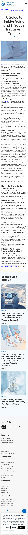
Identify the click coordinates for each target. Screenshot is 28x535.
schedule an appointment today (9, 266)
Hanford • (7, 501)
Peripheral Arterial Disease (7, 462)
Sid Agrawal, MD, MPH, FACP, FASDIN (10, 447)
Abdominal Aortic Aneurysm (8, 471)
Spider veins (4, 64)
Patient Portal (4, 492)
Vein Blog (7, 9)
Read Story (4, 323)
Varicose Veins (5, 464)
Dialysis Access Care (6, 468)
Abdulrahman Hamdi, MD (7, 442)
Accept (21, 527)
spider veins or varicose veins (11, 265)
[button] (26, 3)
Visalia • (7, 499)
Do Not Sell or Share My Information (9, 531)
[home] (7, 3)
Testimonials (4, 486)
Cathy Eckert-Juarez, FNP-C (8, 453)
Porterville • (8, 503)
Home (2, 9)
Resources (4, 488)
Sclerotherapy (5, 101)
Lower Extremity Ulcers (7, 475)
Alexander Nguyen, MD (7, 445)
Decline (14, 527)
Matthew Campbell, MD (7, 440)
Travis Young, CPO (6, 449)
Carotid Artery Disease (7, 466)
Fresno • (7, 505)
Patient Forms (4, 490)
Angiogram (4, 473)
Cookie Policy (7, 522)
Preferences (7, 527)
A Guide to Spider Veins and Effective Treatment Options (17, 9)
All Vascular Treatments (7, 460)
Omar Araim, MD (5, 438)
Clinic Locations (5, 484)
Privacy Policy (5, 530)
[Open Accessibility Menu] (24, 511)
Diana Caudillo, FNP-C (6, 451)
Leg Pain (3, 477)
